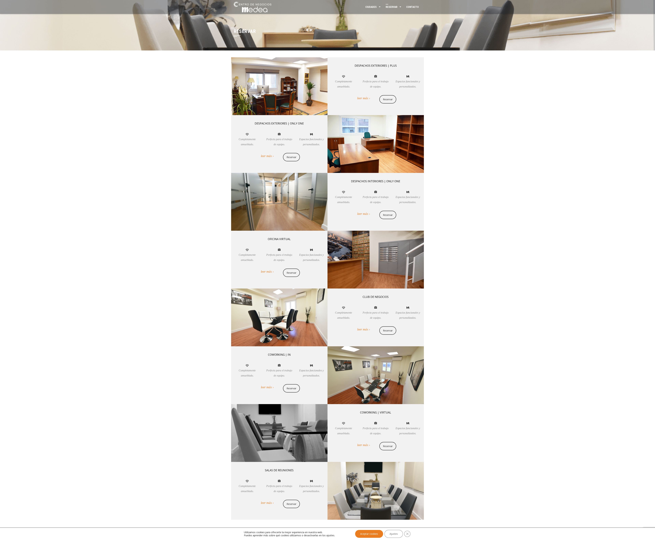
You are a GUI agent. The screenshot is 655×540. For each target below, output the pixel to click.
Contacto (412, 7)
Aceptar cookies (369, 533)
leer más (362, 98)
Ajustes (394, 533)
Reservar (391, 7)
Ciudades (371, 7)
